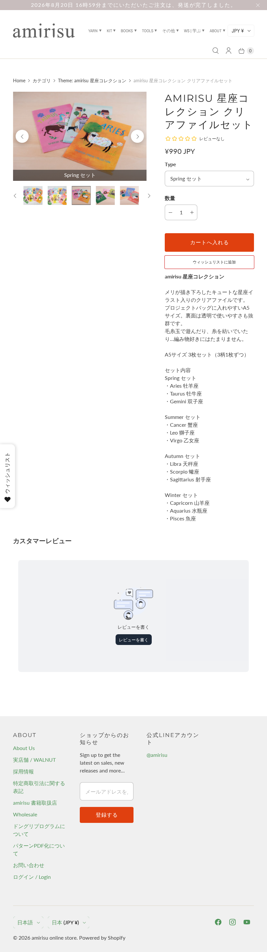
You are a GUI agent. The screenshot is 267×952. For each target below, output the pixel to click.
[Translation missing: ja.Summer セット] (105, 195)
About (215, 31)
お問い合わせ (28, 865)
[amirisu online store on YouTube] (247, 922)
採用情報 (23, 771)
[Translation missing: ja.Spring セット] (81, 195)
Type (170, 164)
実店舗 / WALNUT (34, 760)
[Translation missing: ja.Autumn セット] (129, 195)
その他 (168, 31)
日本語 (25, 922)
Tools (147, 31)
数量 (170, 198)
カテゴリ (42, 80)
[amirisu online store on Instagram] (232, 922)
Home (19, 80)
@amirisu (157, 755)
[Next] (137, 136)
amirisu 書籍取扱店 (35, 802)
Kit (109, 31)
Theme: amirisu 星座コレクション (92, 80)
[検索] (215, 51)
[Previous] (22, 136)
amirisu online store (54, 937)
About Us (24, 748)
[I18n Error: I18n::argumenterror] (32, 195)
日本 (65, 922)
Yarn (93, 31)
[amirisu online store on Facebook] (218, 922)
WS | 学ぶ (192, 31)
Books (127, 31)
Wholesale (25, 814)
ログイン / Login (32, 877)
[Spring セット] (80, 136)
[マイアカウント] (228, 51)
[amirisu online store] (44, 30)
